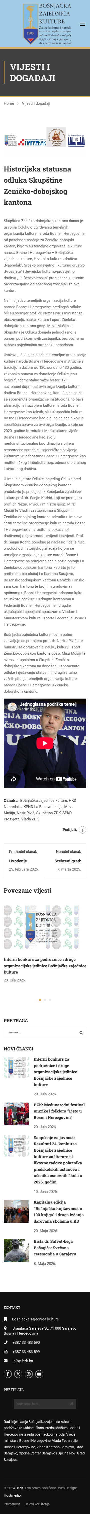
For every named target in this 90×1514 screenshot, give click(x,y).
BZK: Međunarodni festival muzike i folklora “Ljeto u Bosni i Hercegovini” (59, 1111)
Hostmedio (12, 1495)
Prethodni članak (23, 851)
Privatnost (12, 1504)
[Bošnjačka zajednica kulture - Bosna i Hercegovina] (28, 23)
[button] (40, 1000)
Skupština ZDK (48, 813)
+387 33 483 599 (26, 1351)
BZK (20, 1488)
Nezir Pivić (25, 813)
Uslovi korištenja (37, 1504)
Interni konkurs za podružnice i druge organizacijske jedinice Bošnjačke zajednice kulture (45, 966)
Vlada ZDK (30, 819)
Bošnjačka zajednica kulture (43, 800)
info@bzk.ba (22, 1361)
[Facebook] (82, 830)
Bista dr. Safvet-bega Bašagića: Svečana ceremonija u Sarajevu (55, 1247)
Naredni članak (68, 851)
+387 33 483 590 (26, 1342)
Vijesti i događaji (36, 103)
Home (9, 103)
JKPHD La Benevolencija (42, 807)
